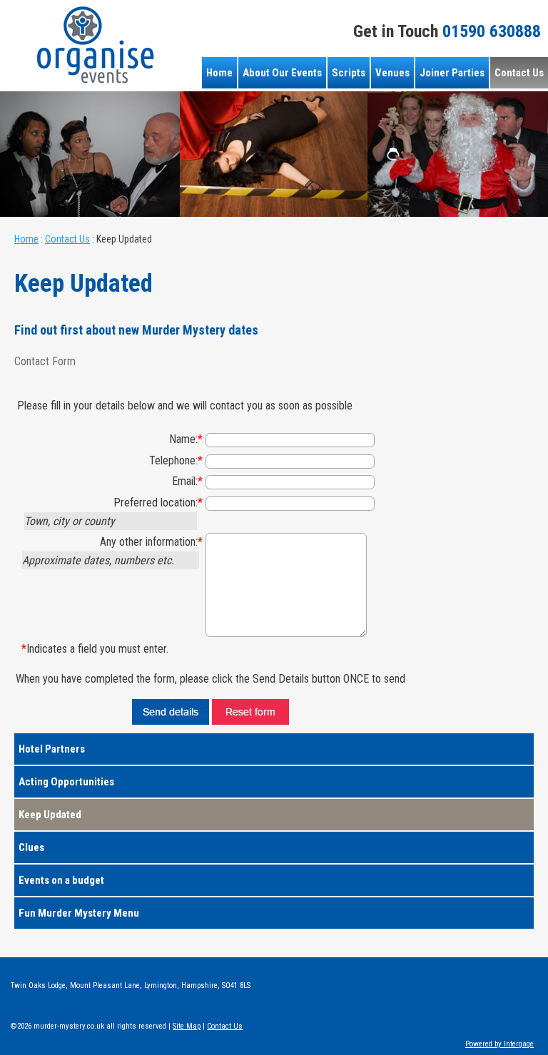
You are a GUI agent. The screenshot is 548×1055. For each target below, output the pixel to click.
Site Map (187, 1026)
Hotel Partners (52, 749)
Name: (186, 439)
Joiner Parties (452, 72)
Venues (392, 72)
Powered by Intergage (499, 1044)
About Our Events (282, 72)
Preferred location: (158, 502)
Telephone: (176, 460)
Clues (31, 847)
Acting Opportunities (66, 781)
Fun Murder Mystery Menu (79, 913)
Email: (187, 481)
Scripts (348, 72)
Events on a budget (61, 880)
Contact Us (519, 72)
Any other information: (151, 542)
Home (219, 72)
